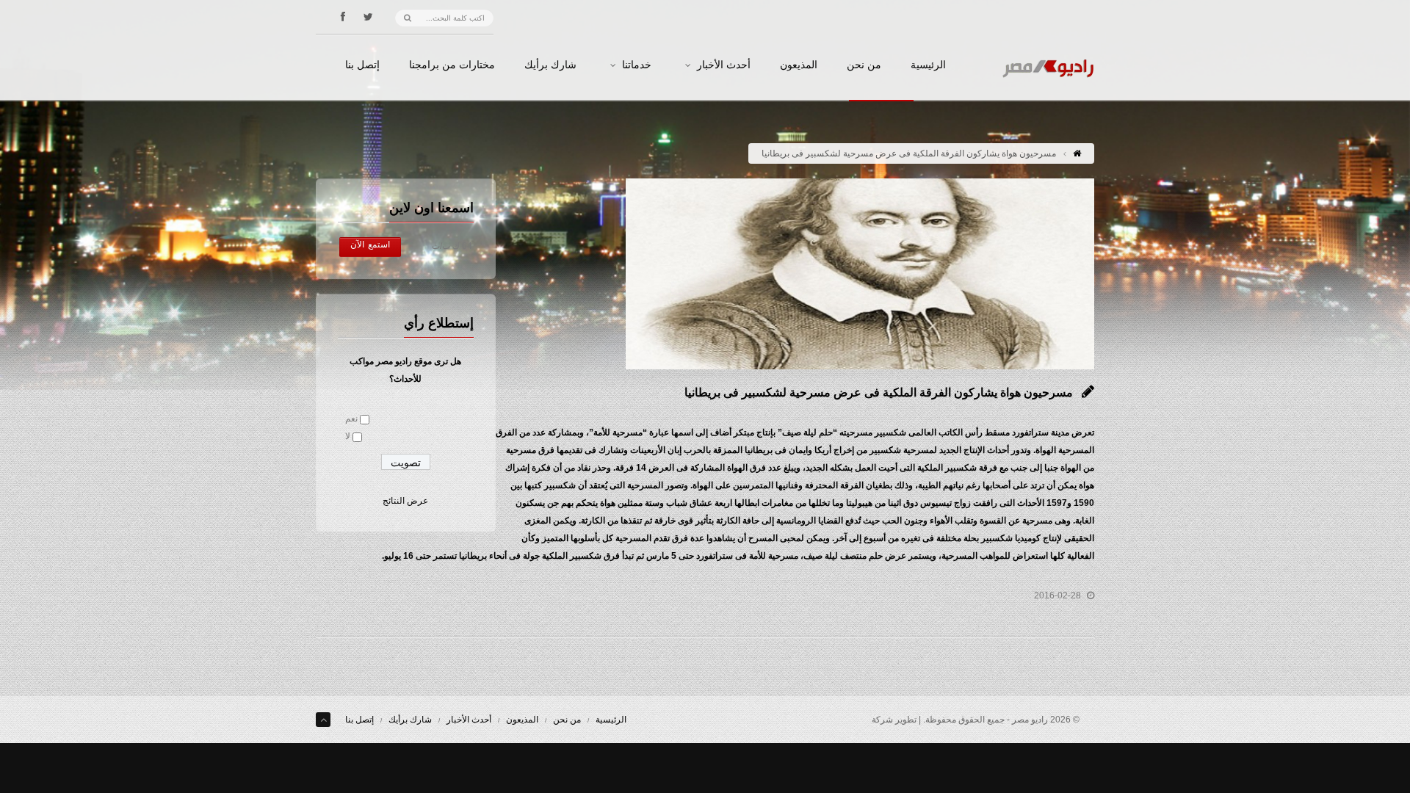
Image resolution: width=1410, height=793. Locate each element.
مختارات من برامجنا (452, 65)
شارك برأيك (550, 65)
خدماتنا (636, 65)
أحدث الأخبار (724, 65)
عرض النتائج (405, 501)
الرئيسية (928, 65)
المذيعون (798, 65)
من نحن (864, 65)
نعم (351, 418)
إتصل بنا (362, 65)
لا (347, 436)
